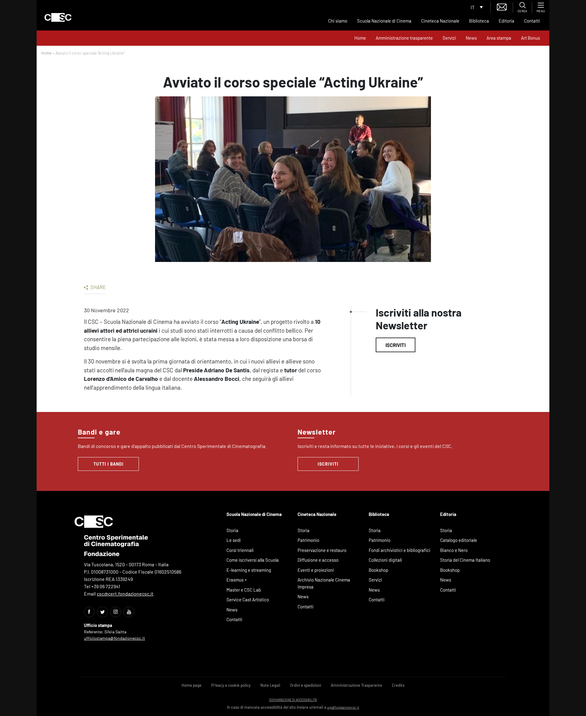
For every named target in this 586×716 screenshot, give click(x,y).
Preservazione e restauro (322, 550)
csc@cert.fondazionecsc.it (125, 593)
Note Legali (270, 685)
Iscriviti (395, 345)
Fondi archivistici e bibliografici (399, 550)
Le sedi (233, 540)
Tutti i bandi (108, 464)
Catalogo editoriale (458, 540)
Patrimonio (308, 540)
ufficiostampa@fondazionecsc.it (114, 638)
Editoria (506, 20)
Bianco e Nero (454, 550)
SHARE (97, 287)
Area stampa (499, 38)
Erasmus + (236, 579)
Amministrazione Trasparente (356, 685)
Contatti (532, 20)
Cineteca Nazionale (440, 20)
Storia (232, 530)
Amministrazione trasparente (404, 38)
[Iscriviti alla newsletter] (501, 6)
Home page (191, 685)
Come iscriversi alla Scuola (252, 560)
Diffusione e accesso (318, 560)
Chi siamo (337, 20)
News (471, 38)
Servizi (449, 38)
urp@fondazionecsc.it (343, 707)
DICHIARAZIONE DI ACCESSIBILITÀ (293, 700)
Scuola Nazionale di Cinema (384, 20)
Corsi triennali (240, 550)
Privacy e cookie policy (231, 685)
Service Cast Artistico (247, 599)
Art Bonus (530, 38)
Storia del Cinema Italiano (465, 560)
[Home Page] (58, 17)
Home (360, 38)
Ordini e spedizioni (305, 685)
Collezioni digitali (385, 560)
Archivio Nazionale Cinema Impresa (324, 583)
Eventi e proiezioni (316, 570)
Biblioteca (479, 20)
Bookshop (378, 570)
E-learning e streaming (248, 570)
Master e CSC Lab (243, 589)
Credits (398, 685)
